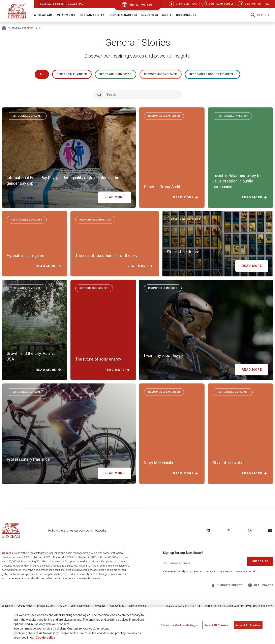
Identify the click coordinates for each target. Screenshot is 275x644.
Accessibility (117, 605)
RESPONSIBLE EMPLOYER (160, 74)
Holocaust (99, 605)
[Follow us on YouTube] (270, 531)
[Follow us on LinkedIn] (208, 531)
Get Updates (263, 585)
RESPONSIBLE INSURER (72, 74)
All (41, 74)
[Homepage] (4, 28)
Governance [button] (186, 14)
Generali (7, 552)
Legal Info (7, 605)
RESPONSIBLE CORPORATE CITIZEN (212, 74)
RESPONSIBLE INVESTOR (115, 74)
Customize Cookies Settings (179, 624)
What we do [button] (66, 14)
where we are (141, 5)
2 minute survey (229, 585)
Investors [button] (149, 14)
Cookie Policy (25, 605)
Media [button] (167, 14)
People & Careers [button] (123, 14)
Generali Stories (22, 28)
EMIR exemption (80, 605)
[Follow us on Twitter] (229, 531)
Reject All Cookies (216, 624)
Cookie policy (45, 638)
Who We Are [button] (43, 14)
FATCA (62, 605)
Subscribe (260, 561)
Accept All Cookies (248, 624)
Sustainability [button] (92, 14)
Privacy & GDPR (45, 605)
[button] (260, 15)
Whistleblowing (137, 605)
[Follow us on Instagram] (250, 531)
